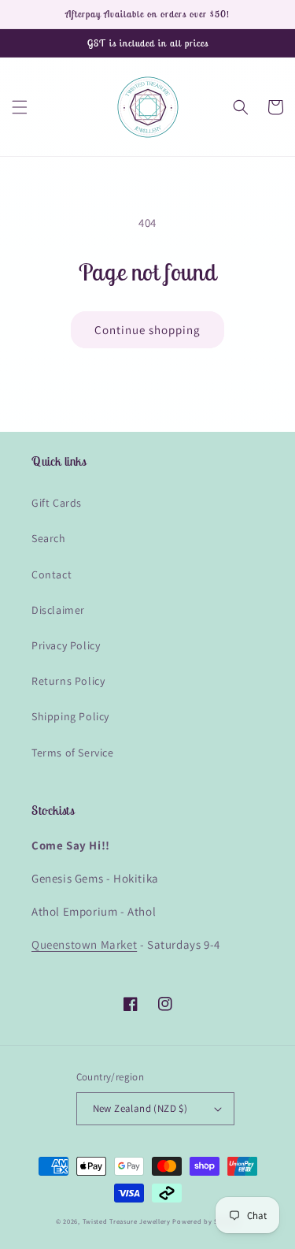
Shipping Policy (70, 716)
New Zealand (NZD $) (140, 1108)
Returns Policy (68, 681)
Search (48, 538)
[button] (19, 107)
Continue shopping (147, 329)
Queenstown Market (84, 944)
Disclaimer (58, 610)
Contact (51, 574)
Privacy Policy (65, 645)
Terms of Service (72, 752)
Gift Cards (56, 503)
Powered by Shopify (205, 1221)
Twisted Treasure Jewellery (127, 1221)
